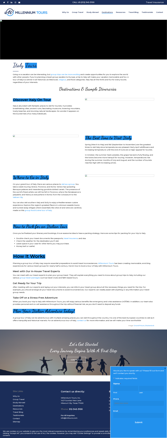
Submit (138, 422)
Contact (16, 418)
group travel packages (30, 278)
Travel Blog (18, 412)
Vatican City (18, 197)
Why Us (16, 396)
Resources (17, 409)
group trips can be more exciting (65, 74)
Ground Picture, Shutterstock (144, 325)
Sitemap (16, 422)
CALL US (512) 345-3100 (83, 2)
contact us (81, 320)
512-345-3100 (76, 409)
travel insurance (71, 238)
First (115, 392)
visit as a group (68, 184)
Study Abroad (19, 402)
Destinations (18, 406)
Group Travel (19, 399)
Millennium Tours (106, 263)
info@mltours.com (69, 418)
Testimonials (18, 415)
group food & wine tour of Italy (38, 210)
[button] (76, 360)
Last (141, 392)
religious (62, 80)
